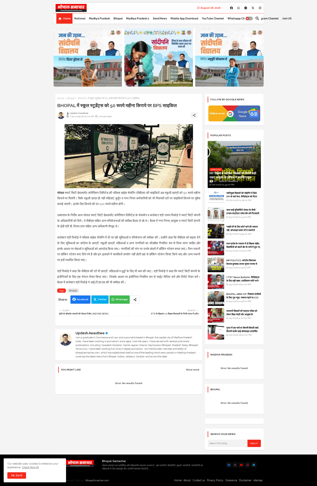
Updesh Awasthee (90, 333)
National (79, 18)
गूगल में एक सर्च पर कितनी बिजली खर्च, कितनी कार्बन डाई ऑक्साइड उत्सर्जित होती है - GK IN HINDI (242, 331)
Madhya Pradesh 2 (137, 18)
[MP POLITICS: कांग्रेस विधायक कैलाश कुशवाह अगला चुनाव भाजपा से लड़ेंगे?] (216, 265)
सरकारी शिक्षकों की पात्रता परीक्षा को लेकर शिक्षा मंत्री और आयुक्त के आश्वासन (241, 314)
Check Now (29, 467)
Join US (287, 18)
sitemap (258, 480)
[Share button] (135, 299)
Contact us (198, 480)
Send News (160, 18)
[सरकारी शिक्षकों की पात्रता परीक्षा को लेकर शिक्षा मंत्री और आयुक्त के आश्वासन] (216, 315)
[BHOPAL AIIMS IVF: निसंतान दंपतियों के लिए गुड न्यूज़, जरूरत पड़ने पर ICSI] (216, 298)
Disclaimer (245, 480)
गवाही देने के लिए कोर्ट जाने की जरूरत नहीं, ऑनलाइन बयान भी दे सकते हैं (242, 228)
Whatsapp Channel (239, 18)
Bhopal (118, 18)
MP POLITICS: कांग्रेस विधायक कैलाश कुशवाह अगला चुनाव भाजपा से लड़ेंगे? (241, 263)
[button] (249, 18)
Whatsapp (121, 299)
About (187, 480)
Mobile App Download (184, 18)
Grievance (231, 480)
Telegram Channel (266, 18)
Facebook (82, 299)
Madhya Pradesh (99, 18)
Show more (192, 369)
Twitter (102, 299)
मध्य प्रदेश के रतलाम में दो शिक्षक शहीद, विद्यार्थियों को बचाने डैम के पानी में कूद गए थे (243, 247)
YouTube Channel (213, 18)
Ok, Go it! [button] (16, 475)
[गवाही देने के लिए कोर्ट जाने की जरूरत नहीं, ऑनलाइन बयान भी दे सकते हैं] (216, 231)
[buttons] (231, 8)
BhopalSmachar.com (97, 480)
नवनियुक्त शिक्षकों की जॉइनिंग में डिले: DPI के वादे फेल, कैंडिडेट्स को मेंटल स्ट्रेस (241, 196)
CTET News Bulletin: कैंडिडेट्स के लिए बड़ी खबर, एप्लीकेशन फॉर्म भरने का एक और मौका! (242, 280)
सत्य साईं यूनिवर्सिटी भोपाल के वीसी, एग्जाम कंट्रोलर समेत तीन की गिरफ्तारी (242, 211)
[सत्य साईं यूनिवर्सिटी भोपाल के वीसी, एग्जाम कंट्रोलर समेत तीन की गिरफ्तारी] (216, 214)
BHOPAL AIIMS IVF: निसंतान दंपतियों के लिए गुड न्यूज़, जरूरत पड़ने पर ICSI (243, 296)
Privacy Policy (215, 480)
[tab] (64, 18)
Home (67, 18)
